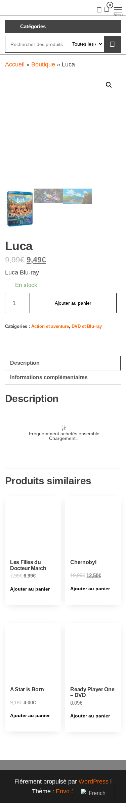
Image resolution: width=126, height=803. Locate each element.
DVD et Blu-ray (87, 326)
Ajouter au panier (73, 303)
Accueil (15, 64)
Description (25, 363)
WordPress (94, 781)
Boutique (43, 64)
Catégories (33, 26)
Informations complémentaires (49, 377)
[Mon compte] (99, 9)
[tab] (63, 363)
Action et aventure (50, 326)
